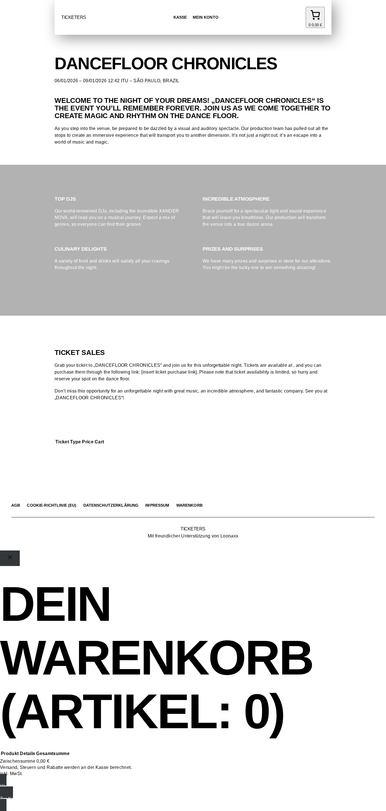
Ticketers (73, 17)
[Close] (10, 558)
